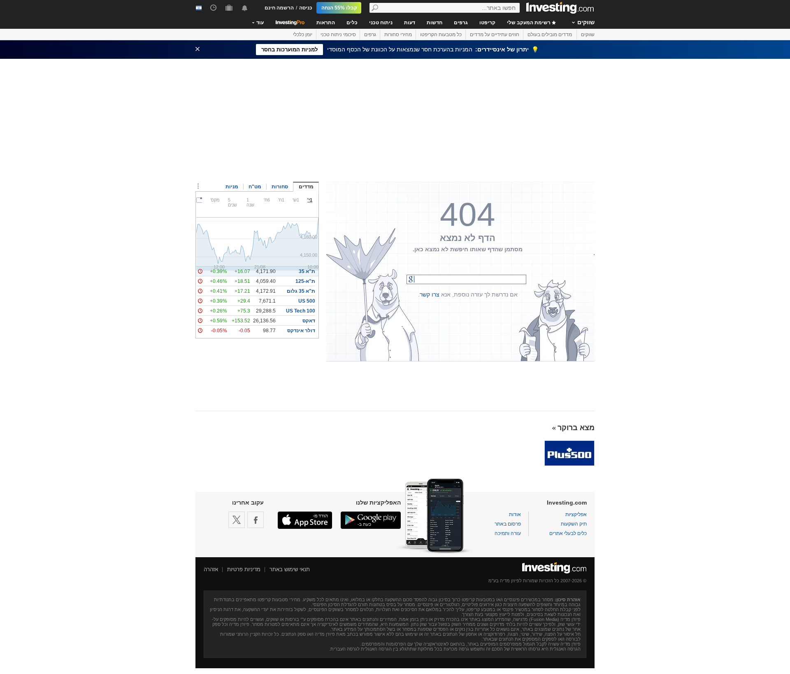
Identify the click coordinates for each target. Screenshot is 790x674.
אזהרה (211, 569)
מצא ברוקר (576, 428)
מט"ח (255, 187)
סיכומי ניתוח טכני (338, 34)
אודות (515, 514)
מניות (231, 187)
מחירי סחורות (398, 34)
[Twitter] (236, 520)
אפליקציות (576, 514)
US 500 (306, 301)
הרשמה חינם (279, 8)
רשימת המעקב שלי (529, 22)
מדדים (306, 187)
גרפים (461, 22)
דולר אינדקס (301, 331)
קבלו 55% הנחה (339, 8)
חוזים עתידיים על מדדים (494, 34)
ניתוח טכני (381, 22)
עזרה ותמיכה (508, 533)
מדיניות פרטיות (243, 569)
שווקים (586, 22)
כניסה (305, 8)
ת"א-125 (305, 281)
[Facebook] (255, 520)
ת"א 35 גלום (301, 291)
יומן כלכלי (302, 34)
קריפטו (487, 22)
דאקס (308, 321)
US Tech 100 (300, 311)
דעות (409, 22)
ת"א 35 (307, 271)
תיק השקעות (574, 524)
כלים (352, 22)
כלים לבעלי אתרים (568, 533)
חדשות (434, 22)
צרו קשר (429, 294)
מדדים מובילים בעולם (549, 34)
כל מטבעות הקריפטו (441, 34)
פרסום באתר (508, 524)
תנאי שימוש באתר (290, 569)
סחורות (280, 187)
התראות (325, 22)
